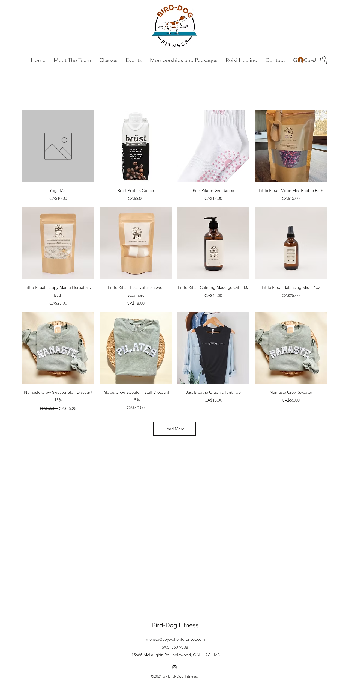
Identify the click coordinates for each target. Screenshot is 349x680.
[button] (323, 60)
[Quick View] (58, 146)
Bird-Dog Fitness (175, 625)
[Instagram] (174, 667)
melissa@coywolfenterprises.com (175, 639)
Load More (174, 428)
